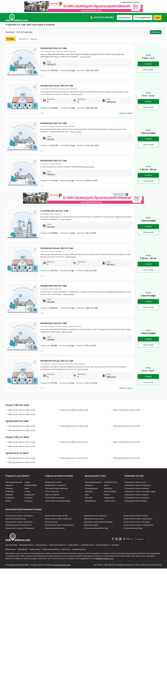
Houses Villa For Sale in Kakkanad (58, 519)
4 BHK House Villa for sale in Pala (74, 410)
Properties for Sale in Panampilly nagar (140, 491)
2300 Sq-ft (111, 102)
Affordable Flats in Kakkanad (56, 488)
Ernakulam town (110, 482)
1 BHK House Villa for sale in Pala (126, 410)
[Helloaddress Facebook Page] (112, 539)
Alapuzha (9, 485)
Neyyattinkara (90, 501)
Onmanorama (41, 545)
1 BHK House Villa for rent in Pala (126, 442)
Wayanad (28, 498)
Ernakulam (10, 491)
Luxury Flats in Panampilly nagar (57, 501)
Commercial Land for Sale (54, 210)
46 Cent (50, 139)
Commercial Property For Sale (96, 528)
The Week (115, 545)
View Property (85, 57)
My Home (66, 549)
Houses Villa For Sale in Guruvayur (136, 522)
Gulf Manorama (88, 545)
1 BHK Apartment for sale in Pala (126, 426)
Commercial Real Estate (133, 528)
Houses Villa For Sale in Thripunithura (137, 519)
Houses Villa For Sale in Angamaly (19, 522)
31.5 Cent (51, 302)
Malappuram (30, 494)
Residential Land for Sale (53, 48)
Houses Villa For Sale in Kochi (56, 516)
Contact (148, 64)
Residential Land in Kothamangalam (98, 522)
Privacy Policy (141, 565)
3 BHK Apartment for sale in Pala (21, 426)
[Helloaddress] (17, 17)
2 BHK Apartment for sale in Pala (21, 430)
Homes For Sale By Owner (16, 519)
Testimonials (35, 549)
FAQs (159, 565)
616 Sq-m (51, 174)
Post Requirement (142, 17)
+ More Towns (109, 501)
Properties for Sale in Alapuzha (137, 498)
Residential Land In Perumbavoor (19, 525)
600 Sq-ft (111, 264)
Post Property (124, 17)
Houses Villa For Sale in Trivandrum (19, 516)
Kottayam (9, 488)
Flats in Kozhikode (52, 494)
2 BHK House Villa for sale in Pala (21, 414)
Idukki (27, 488)
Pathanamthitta (31, 485)
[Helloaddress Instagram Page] (120, 539)
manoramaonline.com (62, 565)
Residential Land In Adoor (55, 528)
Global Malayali (102, 545)
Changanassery (91, 488)
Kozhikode (10, 498)
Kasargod (29, 501)
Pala (87, 494)
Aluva (106, 485)
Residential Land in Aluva (94, 519)
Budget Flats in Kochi (53, 482)
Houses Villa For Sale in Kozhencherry (138, 525)
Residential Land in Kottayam (95, 516)
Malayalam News (26, 545)
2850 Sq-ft (111, 377)
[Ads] (83, 6)
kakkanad (108, 488)
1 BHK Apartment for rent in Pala (126, 458)
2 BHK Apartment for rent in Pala (21, 462)
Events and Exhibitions (51, 549)
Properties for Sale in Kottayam (137, 488)
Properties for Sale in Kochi (135, 482)
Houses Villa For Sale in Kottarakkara (59, 525)
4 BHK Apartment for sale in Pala (74, 426)
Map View (156, 32)
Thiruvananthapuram (14, 482)
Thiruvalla (89, 498)
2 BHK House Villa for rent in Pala (21, 446)
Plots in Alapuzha (52, 491)
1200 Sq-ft (51, 64)
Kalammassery (110, 491)
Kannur (8, 501)
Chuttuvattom (73, 545)
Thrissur (28, 491)
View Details (148, 70)
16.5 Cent (51, 227)
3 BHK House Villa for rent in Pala (21, 442)
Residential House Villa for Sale (56, 85)
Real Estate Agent (91, 525)
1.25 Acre (50, 339)
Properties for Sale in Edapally (136, 494)
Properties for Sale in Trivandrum (138, 485)
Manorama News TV (58, 545)
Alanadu (22, 39)
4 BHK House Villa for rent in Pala (74, 442)
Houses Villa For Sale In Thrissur (135, 516)
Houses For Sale (51, 522)
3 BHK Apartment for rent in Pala (21, 458)
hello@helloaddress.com (104, 558)
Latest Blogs (23, 549)
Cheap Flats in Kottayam (54, 498)
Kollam (27, 482)
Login (157, 17)
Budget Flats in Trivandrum (55, 485)
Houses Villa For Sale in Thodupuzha (20, 528)
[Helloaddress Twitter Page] (116, 539)
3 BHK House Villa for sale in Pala (21, 410)
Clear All (33, 39)
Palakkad (9, 494)
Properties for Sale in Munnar (136, 501)
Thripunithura (109, 498)
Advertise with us (78, 549)
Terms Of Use (152, 565)
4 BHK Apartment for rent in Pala (74, 458)
